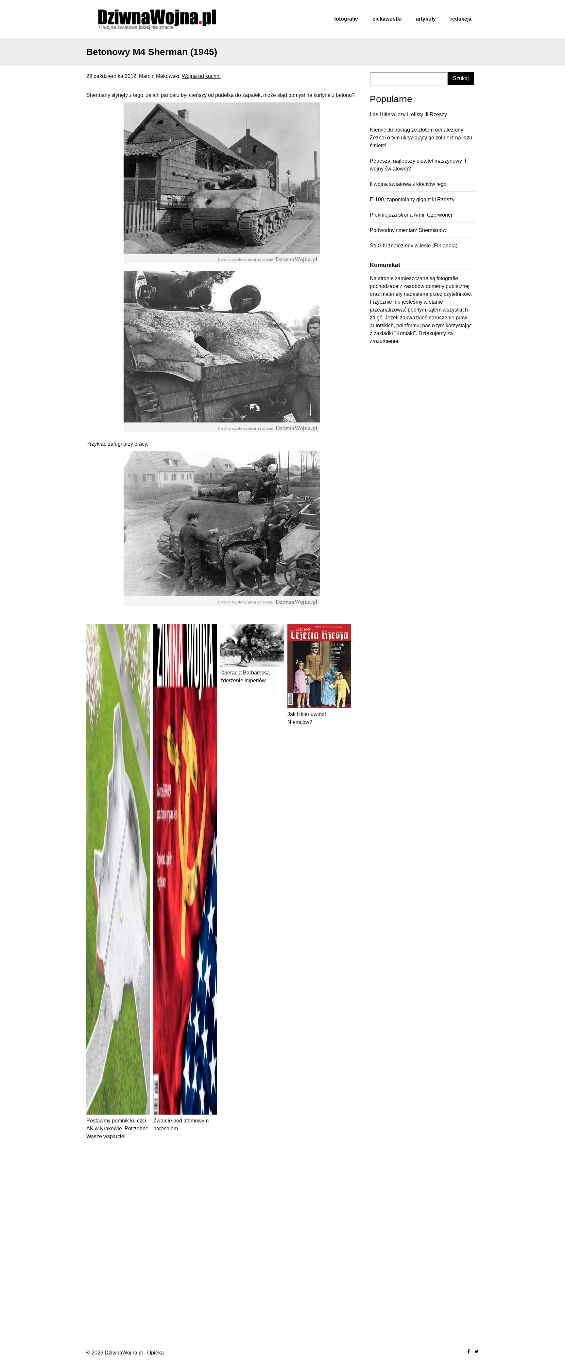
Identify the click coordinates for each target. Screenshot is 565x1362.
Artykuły (426, 19)
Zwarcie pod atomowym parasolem (181, 1124)
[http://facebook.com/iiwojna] (468, 1351)
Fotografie (346, 19)
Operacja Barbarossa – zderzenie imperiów (247, 676)
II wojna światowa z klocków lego (408, 184)
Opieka (155, 1352)
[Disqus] (221, 1244)
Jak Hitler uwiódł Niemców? (306, 718)
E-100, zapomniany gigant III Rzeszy (412, 199)
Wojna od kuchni (201, 76)
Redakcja (460, 19)
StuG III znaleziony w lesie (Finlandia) (413, 245)
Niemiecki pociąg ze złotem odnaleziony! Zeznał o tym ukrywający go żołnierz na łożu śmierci (421, 137)
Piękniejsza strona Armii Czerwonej (411, 215)
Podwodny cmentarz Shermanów (408, 230)
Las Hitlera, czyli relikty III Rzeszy (408, 114)
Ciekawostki (387, 19)
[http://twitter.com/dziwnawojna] (476, 1351)
